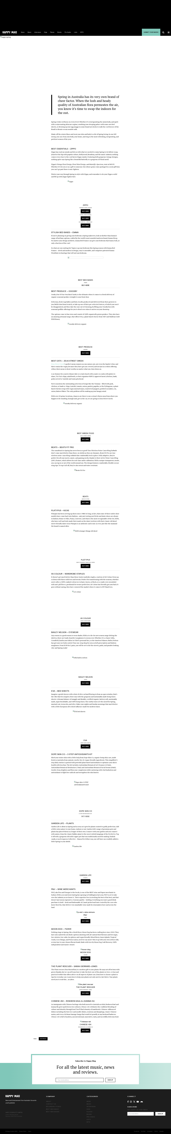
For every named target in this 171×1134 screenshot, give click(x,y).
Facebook (136, 1131)
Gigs (45, 32)
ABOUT (48, 1101)
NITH (81, 32)
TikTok (156, 1131)
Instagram (149, 1131)
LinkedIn (161, 1131)
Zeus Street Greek (57, 364)
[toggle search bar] (163, 32)
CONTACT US (51, 1104)
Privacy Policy (22, 1131)
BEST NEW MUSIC (52, 1109)
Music (29, 32)
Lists (75, 32)
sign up (110, 1080)
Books (59, 32)
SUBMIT (151, 32)
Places (52, 32)
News (22, 32)
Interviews (37, 32)
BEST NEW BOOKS (52, 1111)
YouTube (143, 1131)
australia (43, 1038)
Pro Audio (68, 32)
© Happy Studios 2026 (11, 1131)
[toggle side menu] (168, 32)
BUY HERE (85, 211)
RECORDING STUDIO (53, 1106)
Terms (29, 1131)
